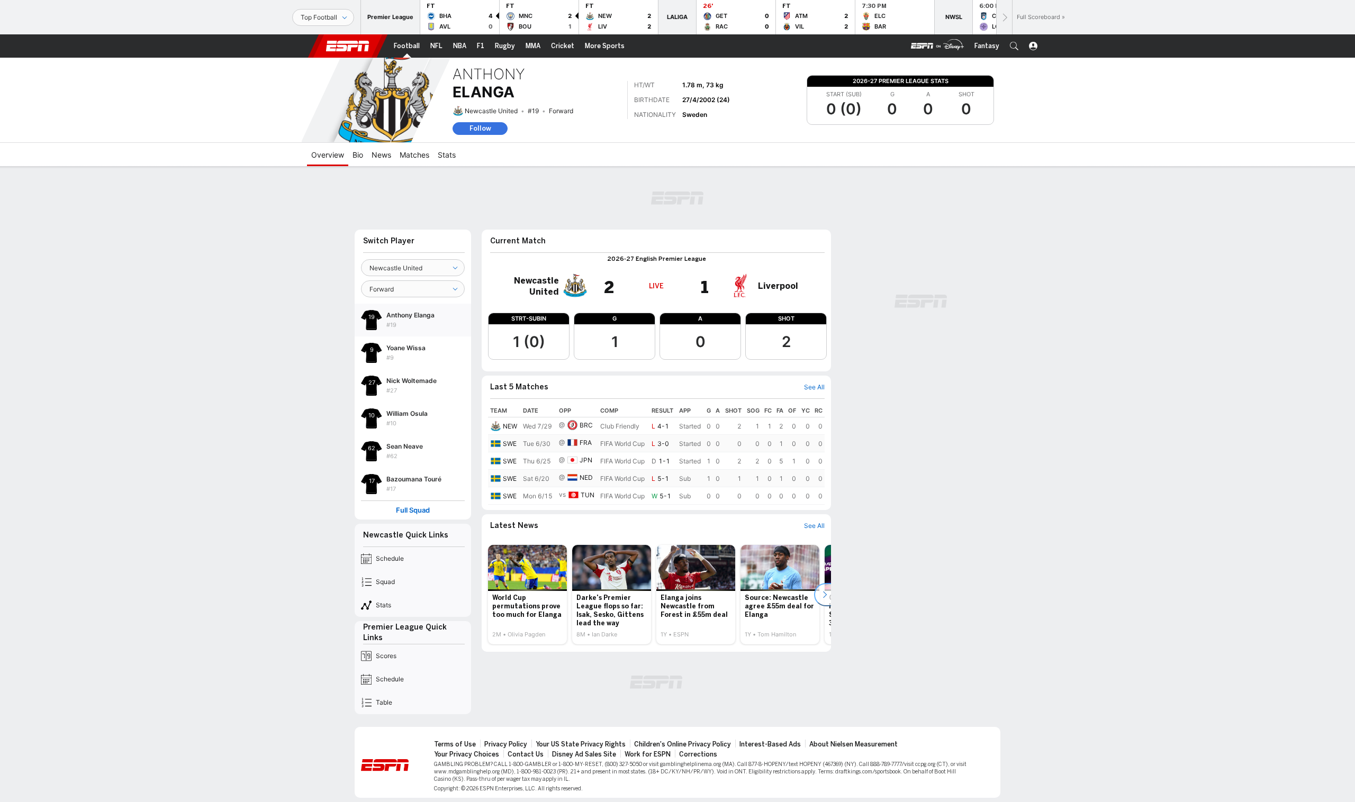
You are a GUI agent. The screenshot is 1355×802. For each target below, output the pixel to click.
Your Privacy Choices (466, 754)
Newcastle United (491, 111)
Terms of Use (455, 744)
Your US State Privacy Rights (581, 744)
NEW (510, 426)
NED (586, 477)
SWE (510, 444)
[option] (527, 594)
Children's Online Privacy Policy (682, 744)
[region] (656, 454)
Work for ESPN (648, 754)
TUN (587, 495)
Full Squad (413, 510)
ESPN (347, 46)
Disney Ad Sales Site (584, 754)
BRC (586, 425)
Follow (480, 128)
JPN (586, 460)
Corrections (698, 754)
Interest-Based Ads (770, 744)
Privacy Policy (505, 744)
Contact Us (526, 754)
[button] (1014, 46)
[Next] (1004, 17)
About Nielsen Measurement (853, 744)
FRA (586, 442)
